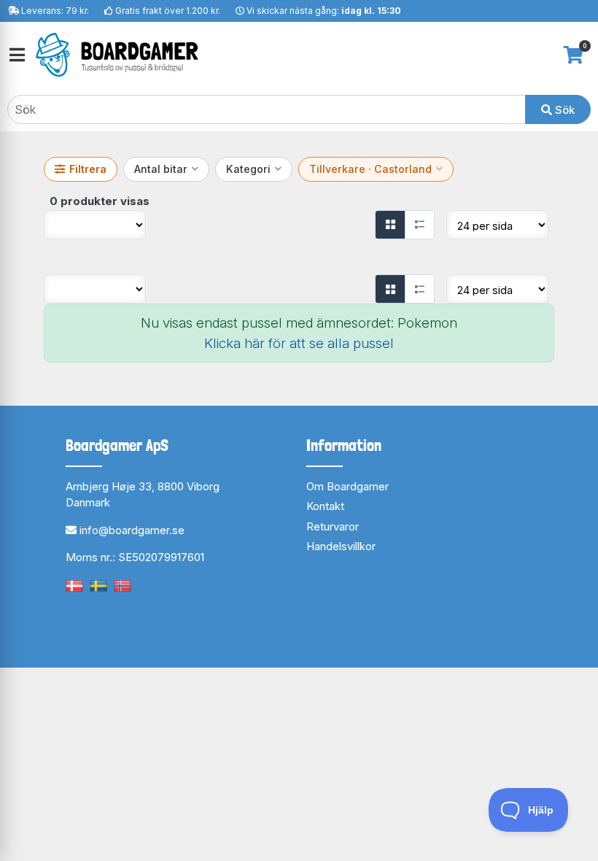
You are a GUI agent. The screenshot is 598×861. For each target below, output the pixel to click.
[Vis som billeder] (390, 225)
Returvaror (332, 526)
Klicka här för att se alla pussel (299, 343)
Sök (563, 110)
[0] (573, 54)
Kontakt (325, 506)
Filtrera (87, 169)
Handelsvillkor (341, 546)
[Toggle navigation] (16, 55)
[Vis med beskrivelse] (419, 225)
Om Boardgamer (347, 486)
